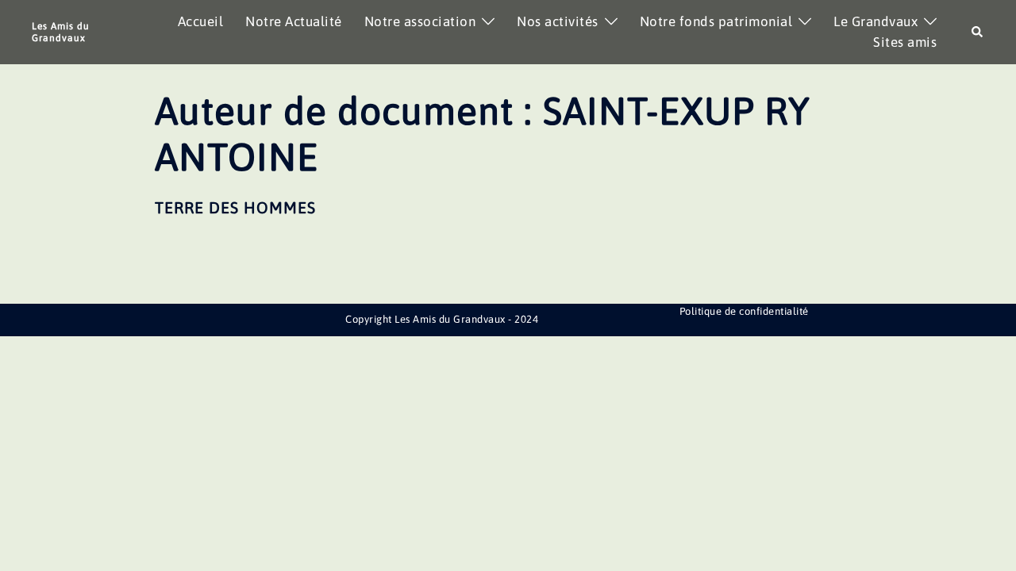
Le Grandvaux (875, 21)
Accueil (201, 21)
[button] (978, 32)
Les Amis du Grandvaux (61, 32)
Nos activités (557, 21)
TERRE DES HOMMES (235, 207)
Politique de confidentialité (744, 311)
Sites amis (905, 42)
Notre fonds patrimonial (716, 21)
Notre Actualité (293, 21)
